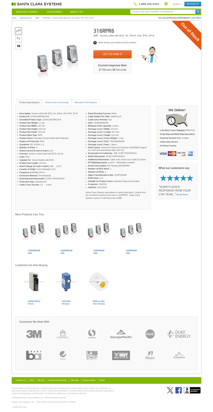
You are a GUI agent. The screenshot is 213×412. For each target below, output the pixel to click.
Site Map (75, 380)
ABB (119, 198)
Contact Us (21, 380)
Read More (182, 194)
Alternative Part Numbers (85, 102)
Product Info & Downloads (57, 102)
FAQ (32, 380)
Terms (102, 380)
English (176, 4)
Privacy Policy (89, 380)
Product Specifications (29, 102)
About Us (76, 12)
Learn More (196, 18)
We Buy (41, 380)
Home (14, 18)
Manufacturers (26, 12)
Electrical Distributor (58, 380)
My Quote (193, 4)
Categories (54, 12)
